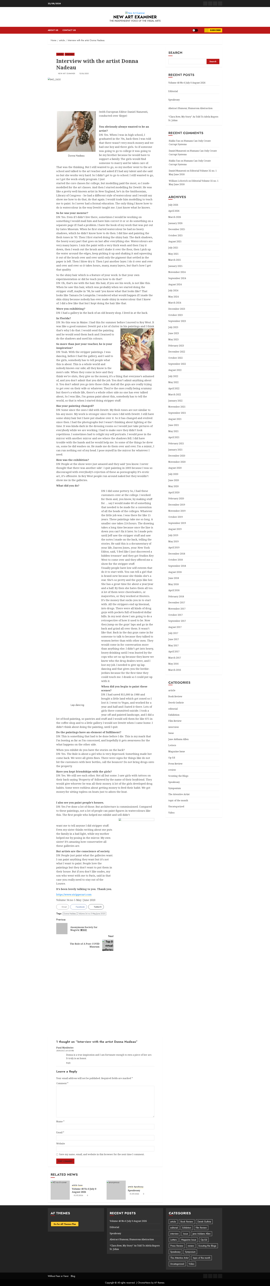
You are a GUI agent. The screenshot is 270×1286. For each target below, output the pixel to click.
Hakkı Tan (174, 140)
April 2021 (173, 437)
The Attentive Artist (179, 794)
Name (60, 1121)
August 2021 (175, 418)
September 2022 (177, 363)
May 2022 (173, 382)
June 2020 (173, 480)
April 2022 (173, 388)
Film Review (175, 720)
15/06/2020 (84, 74)
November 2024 (176, 272)
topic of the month (178, 800)
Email (60, 1132)
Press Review (175, 763)
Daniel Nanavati (177, 150)
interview (69, 54)
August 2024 (175, 284)
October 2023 (175, 314)
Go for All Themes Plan (65, 1224)
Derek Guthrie (176, 702)
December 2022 (176, 351)
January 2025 (175, 265)
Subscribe (215, 30)
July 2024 (173, 290)
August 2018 (175, 571)
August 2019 (175, 529)
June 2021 (173, 425)
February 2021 (176, 443)
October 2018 (175, 559)
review (172, 769)
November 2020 (176, 461)
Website (60, 1143)
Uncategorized (176, 806)
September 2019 (177, 522)
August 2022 (175, 369)
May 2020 (173, 486)
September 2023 (177, 321)
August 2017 (175, 626)
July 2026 (173, 204)
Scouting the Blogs (178, 775)
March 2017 (174, 657)
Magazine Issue (176, 751)
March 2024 (174, 302)
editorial (173, 708)
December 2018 (176, 553)
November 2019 (176, 510)
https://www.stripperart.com (74, 894)
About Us (53, 30)
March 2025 (174, 259)
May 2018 (173, 584)
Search (175, 52)
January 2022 (175, 400)
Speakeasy (138, 1187)
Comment (62, 1083)
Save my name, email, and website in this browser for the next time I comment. (101, 1154)
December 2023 (176, 308)
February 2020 (176, 498)
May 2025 (173, 253)
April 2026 (173, 210)
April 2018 (173, 590)
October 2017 (175, 614)
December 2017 (176, 602)
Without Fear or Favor (58, 1276)
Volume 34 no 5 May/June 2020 (91, 913)
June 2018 (173, 577)
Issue (80, 1185)
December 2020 (176, 455)
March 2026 (174, 216)
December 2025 (176, 229)
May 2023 (173, 339)
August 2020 (175, 467)
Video (171, 812)
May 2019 (173, 541)
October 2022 (175, 357)
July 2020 (173, 473)
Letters (172, 745)
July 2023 (173, 327)
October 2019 (175, 516)
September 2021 (177, 412)
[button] (201, 30)
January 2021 (175, 449)
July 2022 (173, 376)
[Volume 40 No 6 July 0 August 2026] (60, 1190)
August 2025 (175, 241)
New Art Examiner (135, 17)
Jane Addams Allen (178, 739)
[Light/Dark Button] (195, 30)
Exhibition (173, 714)
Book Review (175, 696)
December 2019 (176, 504)
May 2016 (173, 663)
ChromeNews (144, 1282)
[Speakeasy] (116, 1190)
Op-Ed (171, 757)
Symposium (174, 788)
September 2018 (177, 565)
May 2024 (173, 296)
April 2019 (173, 547)
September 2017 (177, 620)
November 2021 (176, 406)
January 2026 (175, 223)
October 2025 (175, 235)
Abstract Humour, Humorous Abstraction (190, 108)
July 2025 (173, 247)
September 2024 (177, 278)
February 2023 (176, 345)
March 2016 (174, 669)
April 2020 (173, 492)
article (60, 54)
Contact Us (69, 30)
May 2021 (173, 431)
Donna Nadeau (70, 913)
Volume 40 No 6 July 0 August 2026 (84, 1190)
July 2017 (173, 633)
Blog (73, 1276)
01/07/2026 (78, 1195)
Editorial (173, 91)
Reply (68, 1063)
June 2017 (173, 639)
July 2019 (173, 535)
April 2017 (173, 651)
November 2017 (176, 608)
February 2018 (176, 596)
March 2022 (174, 394)
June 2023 (173, 333)
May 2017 (173, 645)
